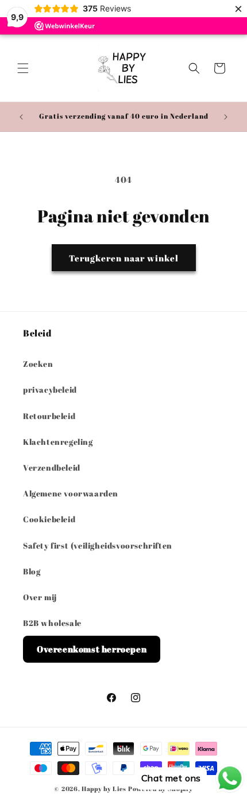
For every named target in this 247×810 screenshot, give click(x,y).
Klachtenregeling (58, 441)
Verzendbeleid (51, 467)
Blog (31, 571)
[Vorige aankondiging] (21, 117)
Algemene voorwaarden (70, 493)
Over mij (40, 597)
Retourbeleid (49, 415)
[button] (23, 68)
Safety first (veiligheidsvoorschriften (97, 545)
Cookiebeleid (49, 519)
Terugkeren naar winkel (124, 258)
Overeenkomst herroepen (91, 649)
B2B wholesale (52, 622)
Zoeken (38, 363)
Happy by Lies (104, 788)
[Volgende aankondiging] (225, 117)
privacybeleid (50, 389)
